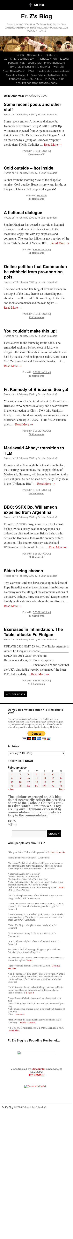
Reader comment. (28, 1022)
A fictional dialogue (23, 212)
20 (53, 782)
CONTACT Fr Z (34, 54)
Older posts (15, 694)
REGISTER (51, 54)
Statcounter (39, 1069)
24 (28, 785)
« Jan (11, 789)
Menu (39, 5)
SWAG (31, 70)
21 (61, 782)
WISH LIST (59, 66)
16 (20, 782)
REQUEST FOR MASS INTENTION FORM (36, 82)
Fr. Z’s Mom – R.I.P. (54, 78)
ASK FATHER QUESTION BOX (19, 58)
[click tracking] (36, 1075)
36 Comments (36, 434)
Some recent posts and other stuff (32, 106)
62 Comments (36, 557)
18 (36, 782)
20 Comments (36, 253)
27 (53, 785)
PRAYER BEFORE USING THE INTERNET (29, 66)
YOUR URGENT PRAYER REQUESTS (46, 62)
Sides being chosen (23, 570)
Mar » (62, 789)
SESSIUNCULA (41, 150)
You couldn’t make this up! (30, 331)
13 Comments (36, 317)
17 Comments (36, 199)
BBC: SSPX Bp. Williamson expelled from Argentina (30, 509)
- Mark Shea (13, 1030)
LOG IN (20, 54)
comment (20, 1014)
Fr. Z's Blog (36, 16)
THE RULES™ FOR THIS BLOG (53, 58)
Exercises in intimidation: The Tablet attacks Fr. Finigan (33, 631)
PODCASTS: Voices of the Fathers (25, 78)
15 (12, 782)
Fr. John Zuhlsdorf (47, 114)
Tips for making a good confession (54, 70)
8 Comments (36, 493)
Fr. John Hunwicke (56, 852)
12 (44, 778)
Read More (53, 144)
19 (44, 782)
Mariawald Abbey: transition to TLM (34, 450)
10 (28, 778)
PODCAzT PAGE (16, 62)
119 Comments (36, 684)
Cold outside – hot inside (28, 168)
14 (61, 778)
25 (36, 785)
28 (61, 785)
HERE (62, 887)
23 (20, 785)
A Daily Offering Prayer (14, 70)
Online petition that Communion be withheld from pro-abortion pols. (35, 271)
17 (28, 782)
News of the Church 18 (17, 74)
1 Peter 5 (30, 992)
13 (53, 778)
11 (36, 778)
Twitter (29, 960)
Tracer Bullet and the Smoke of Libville (49, 74)
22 (12, 785)
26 (44, 785)
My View (41, 195)
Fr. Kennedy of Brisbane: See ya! (36, 389)
